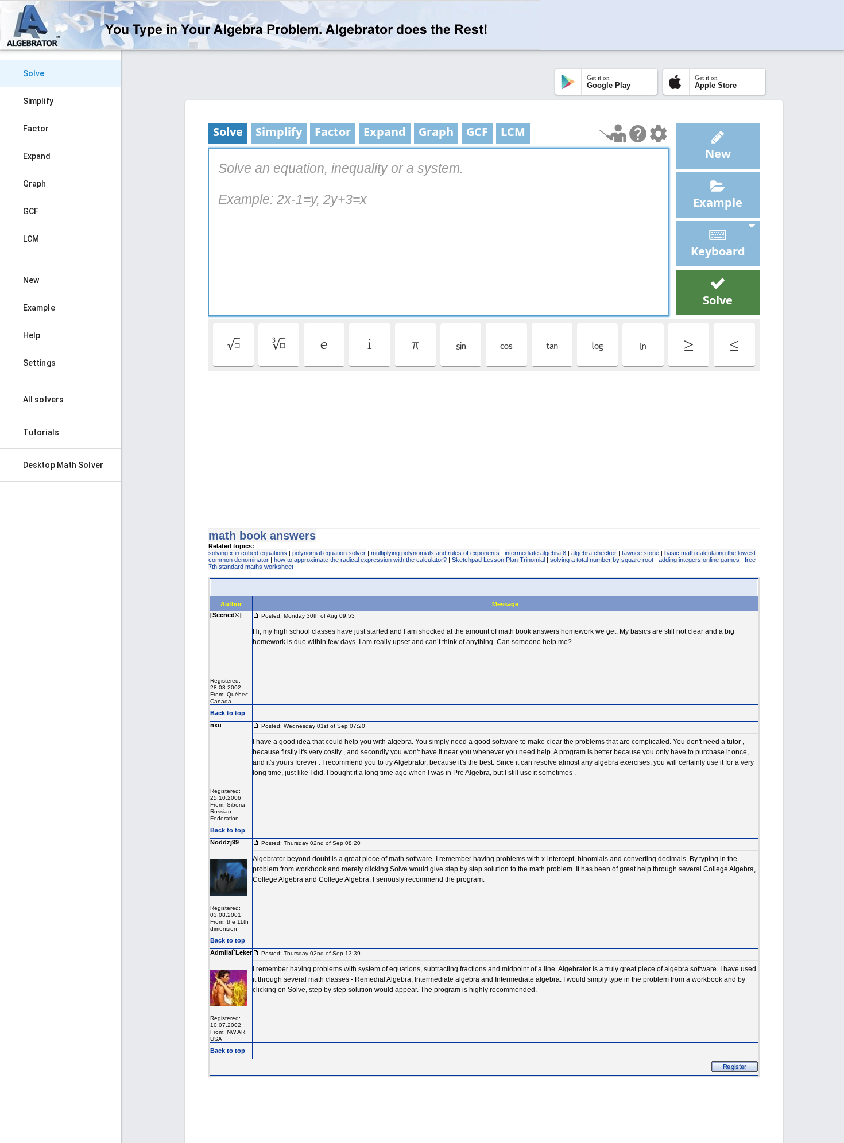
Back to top (227, 713)
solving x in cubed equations (247, 552)
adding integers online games (699, 559)
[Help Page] (637, 133)
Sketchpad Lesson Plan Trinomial (498, 559)
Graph (35, 183)
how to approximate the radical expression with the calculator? (360, 559)
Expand (37, 156)
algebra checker (594, 552)
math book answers (262, 535)
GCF (30, 211)
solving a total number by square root (601, 559)
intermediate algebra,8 (535, 552)
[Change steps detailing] (658, 133)
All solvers (43, 399)
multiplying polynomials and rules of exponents (435, 552)
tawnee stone (640, 552)
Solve (34, 73)
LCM (31, 238)
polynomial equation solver (329, 552)
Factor (36, 128)
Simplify (38, 101)
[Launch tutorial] (612, 133)
